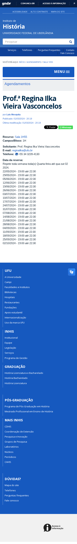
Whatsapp (66, 127)
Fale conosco (12, 500)
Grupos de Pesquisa (16, 441)
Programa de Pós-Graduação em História (27, 406)
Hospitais (10, 297)
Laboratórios (12, 446)
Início (22, 62)
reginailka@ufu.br (22, 150)
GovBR (5, 2)
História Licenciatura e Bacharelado (24, 373)
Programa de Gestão (16, 358)
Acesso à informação (54, 3)
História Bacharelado (16, 378)
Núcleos (9, 452)
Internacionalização (15, 317)
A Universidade (13, 277)
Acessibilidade (20, 11)
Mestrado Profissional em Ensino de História (29, 411)
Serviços (12, 50)
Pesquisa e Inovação (16, 436)
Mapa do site (58, 11)
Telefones (27, 50)
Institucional (11, 337)
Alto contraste (39, 11)
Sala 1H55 (48, 62)
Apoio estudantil (13, 312)
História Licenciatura (16, 383)
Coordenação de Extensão (19, 431)
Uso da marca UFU (15, 322)
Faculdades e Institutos (17, 287)
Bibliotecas (10, 292)
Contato (70, 50)
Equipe (8, 342)
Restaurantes (12, 302)
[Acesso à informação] (54, 527)
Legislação (10, 347)
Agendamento (34, 62)
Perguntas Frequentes (49, 50)
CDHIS (8, 426)
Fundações (11, 307)
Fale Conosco (67, 53)
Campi (8, 282)
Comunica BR (28, 3)
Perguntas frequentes (17, 495)
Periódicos (10, 457)
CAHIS (8, 462)
